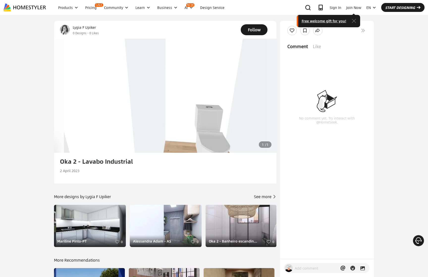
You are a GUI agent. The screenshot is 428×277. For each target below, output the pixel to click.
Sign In (335, 7)
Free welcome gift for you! (324, 20)
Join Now (353, 7)
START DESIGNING (400, 7)
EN (368, 7)
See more (263, 196)
